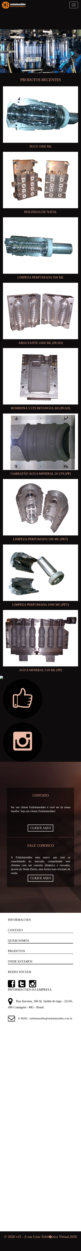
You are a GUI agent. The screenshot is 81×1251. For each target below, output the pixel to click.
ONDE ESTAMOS (20, 961)
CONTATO (15, 930)
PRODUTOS (16, 951)
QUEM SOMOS (18, 940)
